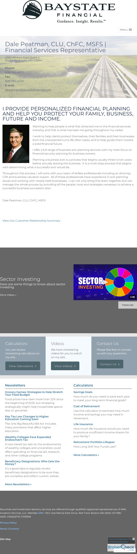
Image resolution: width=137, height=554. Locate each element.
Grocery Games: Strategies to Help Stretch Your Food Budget (34, 393)
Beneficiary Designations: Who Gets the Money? (32, 463)
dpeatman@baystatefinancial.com (28, 89)
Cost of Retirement (87, 406)
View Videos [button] (63, 366)
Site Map (5, 539)
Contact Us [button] (108, 364)
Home (3, 528)
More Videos (8, 295)
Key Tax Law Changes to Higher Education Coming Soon (27, 418)
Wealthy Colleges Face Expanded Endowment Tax (28, 438)
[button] (126, 30)
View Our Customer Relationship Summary (32, 220)
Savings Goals (83, 392)
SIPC (41, 513)
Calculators (83, 385)
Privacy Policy (8, 522)
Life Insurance (83, 424)
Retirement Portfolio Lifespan (94, 442)
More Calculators (86, 455)
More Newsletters (18, 484)
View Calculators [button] (21, 366)
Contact (14, 528)
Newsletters (15, 385)
